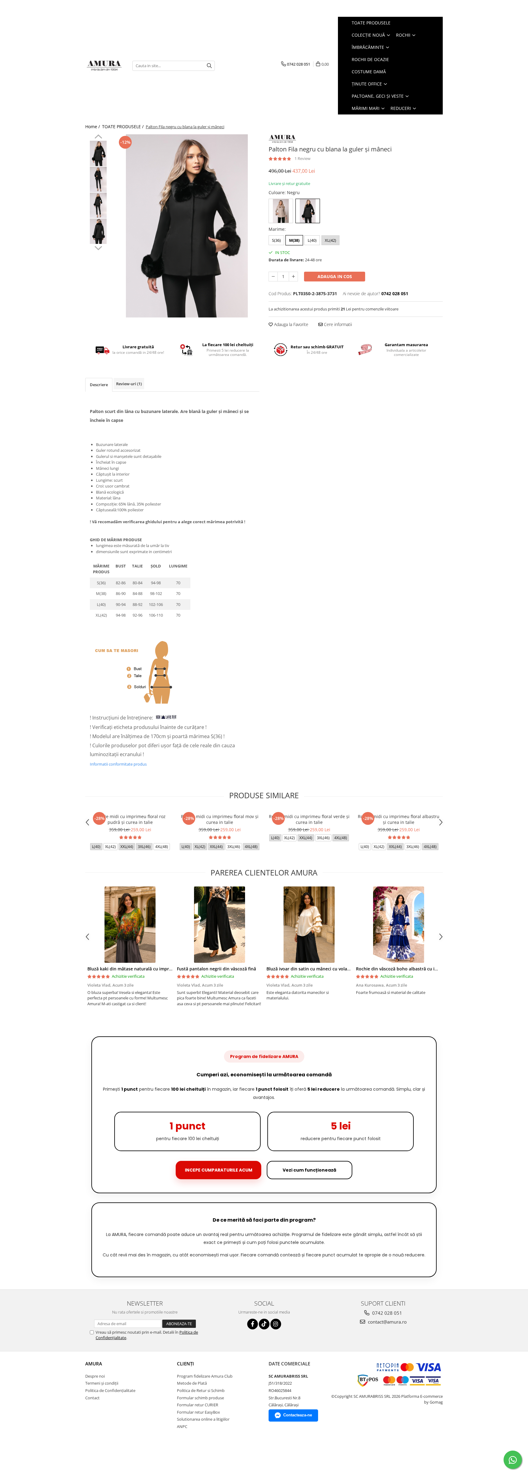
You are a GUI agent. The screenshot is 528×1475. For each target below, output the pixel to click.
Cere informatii (337, 324)
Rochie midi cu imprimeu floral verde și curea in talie (309, 819)
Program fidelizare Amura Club (205, 1376)
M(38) (294, 240)
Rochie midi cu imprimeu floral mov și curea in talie (219, 819)
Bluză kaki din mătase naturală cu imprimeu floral (139, 969)
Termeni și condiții (101, 1383)
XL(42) (330, 240)
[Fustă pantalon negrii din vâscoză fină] (219, 924)
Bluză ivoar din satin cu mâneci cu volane (309, 969)
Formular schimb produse (200, 1398)
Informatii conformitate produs (118, 764)
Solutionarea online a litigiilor (203, 1419)
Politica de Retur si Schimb (201, 1390)
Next (98, 247)
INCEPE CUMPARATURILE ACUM (218, 1170)
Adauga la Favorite (290, 324)
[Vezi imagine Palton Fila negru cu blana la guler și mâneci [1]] (98, 179)
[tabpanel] (186, 225)
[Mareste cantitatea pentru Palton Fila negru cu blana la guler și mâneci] (293, 276)
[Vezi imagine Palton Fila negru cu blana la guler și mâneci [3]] (98, 231)
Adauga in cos (334, 276)
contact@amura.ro (387, 1322)
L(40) (312, 240)
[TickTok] (264, 1324)
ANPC (182, 1426)
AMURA (93, 1364)
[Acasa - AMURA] (104, 66)
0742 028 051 (386, 1313)
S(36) (276, 240)
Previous (98, 137)
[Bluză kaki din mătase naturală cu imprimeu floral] (130, 924)
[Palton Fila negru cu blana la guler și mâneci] (186, 225)
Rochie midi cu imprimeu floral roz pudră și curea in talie (130, 819)
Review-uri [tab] (129, 383)
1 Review (302, 158)
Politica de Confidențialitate (110, 1390)
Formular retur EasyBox (198, 1412)
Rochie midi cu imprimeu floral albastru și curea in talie (398, 819)
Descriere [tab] (99, 384)
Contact (92, 1398)
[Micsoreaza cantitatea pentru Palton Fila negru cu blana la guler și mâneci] (273, 276)
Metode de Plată (192, 1383)
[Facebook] (252, 1324)
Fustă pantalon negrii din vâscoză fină (216, 969)
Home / (93, 126)
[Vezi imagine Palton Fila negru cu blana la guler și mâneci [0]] (98, 153)
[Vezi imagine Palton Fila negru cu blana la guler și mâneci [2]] (98, 205)
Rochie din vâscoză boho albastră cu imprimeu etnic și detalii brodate (429, 969)
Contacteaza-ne (297, 1415)
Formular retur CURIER (197, 1405)
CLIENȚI (185, 1364)
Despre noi (95, 1376)
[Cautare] (209, 66)
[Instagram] (275, 1324)
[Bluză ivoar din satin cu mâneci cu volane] (309, 924)
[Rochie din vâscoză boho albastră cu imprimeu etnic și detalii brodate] (398, 924)
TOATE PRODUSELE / (123, 126)
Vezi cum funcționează (309, 1170)
